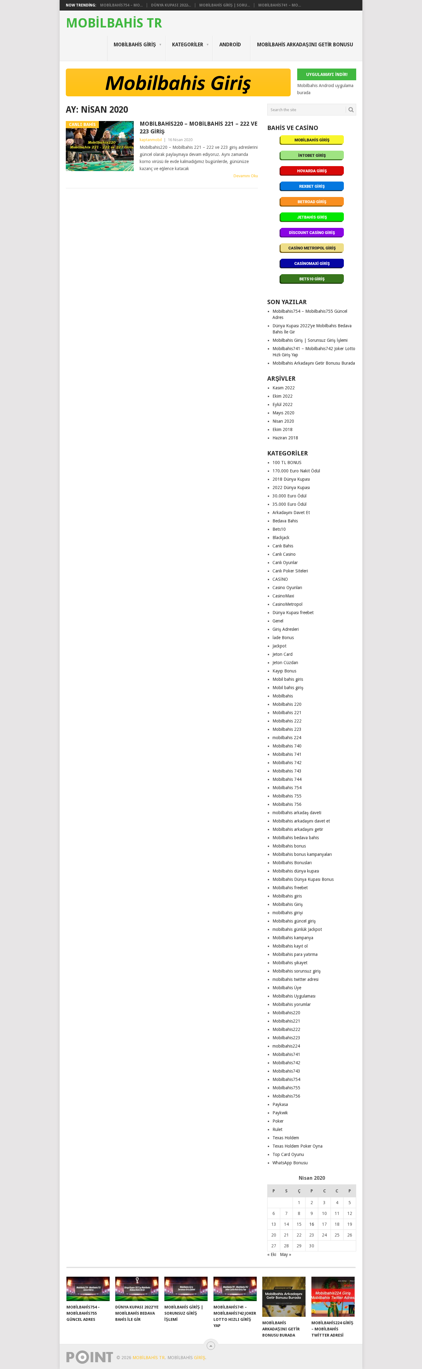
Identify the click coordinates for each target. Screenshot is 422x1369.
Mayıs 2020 (283, 412)
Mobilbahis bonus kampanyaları (302, 854)
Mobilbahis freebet (290, 887)
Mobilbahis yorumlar (291, 1004)
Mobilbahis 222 (287, 720)
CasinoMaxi (283, 595)
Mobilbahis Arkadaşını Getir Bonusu (305, 45)
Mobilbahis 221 (287, 712)
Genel (277, 620)
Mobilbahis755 (286, 1087)
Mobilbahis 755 (287, 795)
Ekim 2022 (282, 396)
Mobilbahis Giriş (135, 45)
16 (311, 1224)
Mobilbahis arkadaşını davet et (301, 820)
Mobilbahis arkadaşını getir (297, 829)
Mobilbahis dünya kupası (295, 871)
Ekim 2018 (282, 429)
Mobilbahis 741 (287, 754)
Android (230, 45)
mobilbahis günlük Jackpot (297, 929)
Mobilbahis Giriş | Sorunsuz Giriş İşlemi (310, 340)
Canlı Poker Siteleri (290, 570)
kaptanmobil (151, 139)
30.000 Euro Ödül (289, 495)
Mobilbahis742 (286, 1062)
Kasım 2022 (283, 387)
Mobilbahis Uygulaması (293, 996)
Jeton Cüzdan (285, 662)
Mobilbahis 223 (287, 729)
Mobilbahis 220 (287, 704)
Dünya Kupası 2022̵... (171, 5)
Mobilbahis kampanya (292, 937)
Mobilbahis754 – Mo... (121, 5)
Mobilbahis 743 (287, 770)
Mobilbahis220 (286, 1012)
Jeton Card (282, 654)
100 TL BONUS (287, 462)
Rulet (277, 1129)
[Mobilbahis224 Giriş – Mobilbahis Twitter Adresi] (333, 1297)
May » (285, 1254)
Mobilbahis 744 (287, 779)
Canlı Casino (284, 554)
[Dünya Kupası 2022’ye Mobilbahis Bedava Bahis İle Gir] (136, 1289)
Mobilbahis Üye (286, 987)
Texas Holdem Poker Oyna (297, 1146)
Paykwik (280, 1112)
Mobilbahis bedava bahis (295, 837)
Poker (278, 1121)
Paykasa (280, 1104)
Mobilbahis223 (286, 1037)
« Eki (271, 1254)
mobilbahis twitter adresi (295, 979)
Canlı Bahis (282, 545)
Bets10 (279, 529)
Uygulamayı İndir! (327, 74)
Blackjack (280, 537)
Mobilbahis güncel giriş (294, 921)
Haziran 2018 (285, 437)
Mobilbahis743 (286, 1071)
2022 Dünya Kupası (291, 487)
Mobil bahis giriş (287, 687)
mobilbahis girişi (287, 912)
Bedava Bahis (285, 520)
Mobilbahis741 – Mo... (279, 5)
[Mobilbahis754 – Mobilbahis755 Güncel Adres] (88, 1289)
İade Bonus (283, 637)
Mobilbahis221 (286, 1021)
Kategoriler (187, 45)
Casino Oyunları (287, 587)
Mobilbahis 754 (287, 787)
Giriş (199, 1357)
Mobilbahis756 (286, 1096)
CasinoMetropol (287, 604)
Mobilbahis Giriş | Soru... (224, 5)
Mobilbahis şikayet (289, 962)
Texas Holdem (285, 1137)
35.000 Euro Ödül (289, 504)
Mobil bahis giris (287, 679)
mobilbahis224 (286, 1046)
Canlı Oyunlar (285, 562)
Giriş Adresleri (285, 629)
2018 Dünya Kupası (291, 479)
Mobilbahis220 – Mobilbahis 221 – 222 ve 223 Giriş (199, 127)
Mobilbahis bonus (289, 846)
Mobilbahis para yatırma (295, 954)
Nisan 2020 (283, 421)
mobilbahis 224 (286, 737)
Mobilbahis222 (286, 1029)
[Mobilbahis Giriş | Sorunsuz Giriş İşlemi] (186, 1289)
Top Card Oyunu (288, 1154)
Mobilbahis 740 (287, 745)
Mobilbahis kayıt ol (290, 946)
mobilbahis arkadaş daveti (296, 812)
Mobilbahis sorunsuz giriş (296, 971)
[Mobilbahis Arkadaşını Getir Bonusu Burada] (284, 1297)
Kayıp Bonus (284, 670)
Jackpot (279, 645)
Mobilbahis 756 (287, 804)
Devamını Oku (246, 176)
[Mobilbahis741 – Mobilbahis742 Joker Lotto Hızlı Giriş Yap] (235, 1289)
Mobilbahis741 (286, 1054)
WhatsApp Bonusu (290, 1162)
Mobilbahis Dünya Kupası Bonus (303, 879)
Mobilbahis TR (114, 23)
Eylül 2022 (282, 404)
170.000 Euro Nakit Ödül (296, 470)
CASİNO (280, 579)
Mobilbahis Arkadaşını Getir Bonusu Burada (313, 363)
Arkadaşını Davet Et (291, 512)
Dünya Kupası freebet (293, 612)
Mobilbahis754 (286, 1079)
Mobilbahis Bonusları (292, 862)
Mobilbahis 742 (287, 762)
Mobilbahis (282, 695)
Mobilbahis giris (287, 896)
